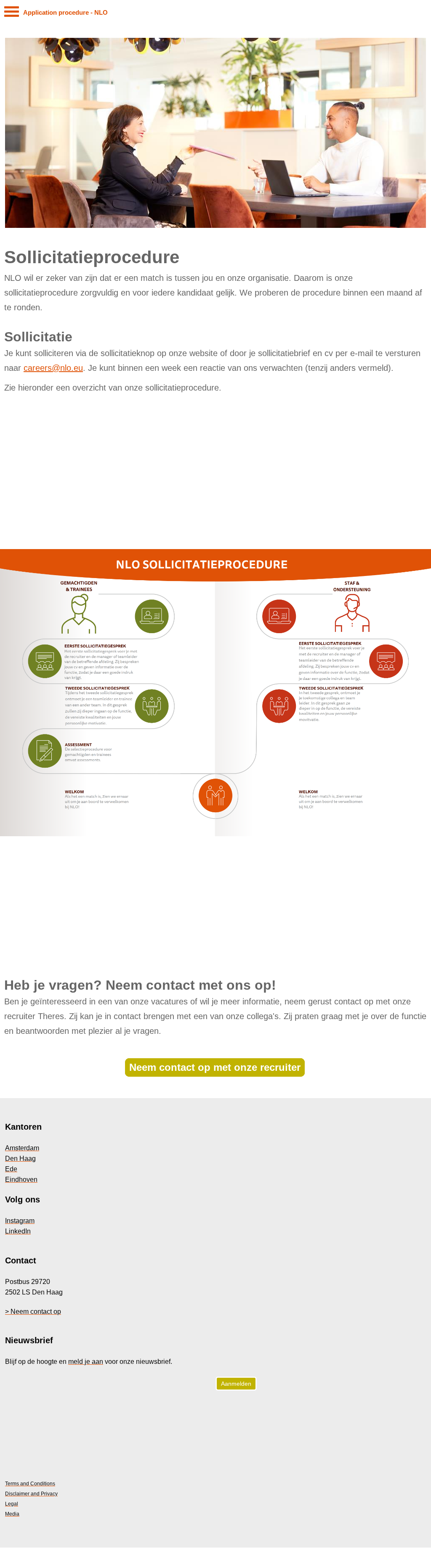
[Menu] (11, 13)
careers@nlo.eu (53, 367)
